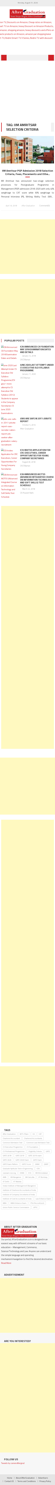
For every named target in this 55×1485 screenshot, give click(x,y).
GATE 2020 (7, 1160)
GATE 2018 (7, 1155)
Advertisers (43, 1477)
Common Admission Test (12, 1142)
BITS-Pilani (24, 1134)
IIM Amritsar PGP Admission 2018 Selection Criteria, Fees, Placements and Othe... (27, 172)
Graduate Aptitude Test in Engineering (18, 1168)
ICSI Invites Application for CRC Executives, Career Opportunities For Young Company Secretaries (35, 454)
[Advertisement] (27, 89)
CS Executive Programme (13, 1147)
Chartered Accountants (33, 1138)
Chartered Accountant (11, 1138)
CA (34, 1134)
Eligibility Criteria (35, 1151)
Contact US (9, 1481)
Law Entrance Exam (43, 1198)
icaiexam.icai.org (9, 1173)
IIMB (4, 1177)
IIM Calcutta (29, 1177)
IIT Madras (17, 1181)
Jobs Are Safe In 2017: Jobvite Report (35, 420)
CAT (40, 1134)
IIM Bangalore (15, 1177)
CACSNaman (25, 359)
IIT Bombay (42, 1177)
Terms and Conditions (26, 1481)
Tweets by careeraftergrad (12, 1463)
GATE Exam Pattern (10, 1164)
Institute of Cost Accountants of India (17, 1198)
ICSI (29, 1173)
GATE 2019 (20, 1155)
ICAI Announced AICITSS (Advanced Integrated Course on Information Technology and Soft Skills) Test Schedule (37, 480)
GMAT (46, 1164)
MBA (4, 1203)
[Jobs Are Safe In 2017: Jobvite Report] (9, 432)
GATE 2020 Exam (22, 1160)
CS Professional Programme (13, 1151)
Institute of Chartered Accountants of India (19, 1190)
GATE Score (26, 1164)
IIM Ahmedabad (41, 1173)
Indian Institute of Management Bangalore (19, 1185)
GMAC (37, 1164)
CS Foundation (32, 1147)
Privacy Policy (45, 1481)
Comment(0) (44, 205)
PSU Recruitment (37, 1203)
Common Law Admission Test (37, 1142)
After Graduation (28, 205)
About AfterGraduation (25, 1477)
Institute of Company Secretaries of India (19, 1194)
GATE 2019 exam (35, 1155)
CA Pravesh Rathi (27, 492)
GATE (48, 1151)
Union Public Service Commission (16, 1207)
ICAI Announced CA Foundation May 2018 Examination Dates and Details (37, 349)
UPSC (35, 1207)
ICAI (38, 1168)
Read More (6, 1263)
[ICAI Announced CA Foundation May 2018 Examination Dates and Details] (9, 352)
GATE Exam (37, 1160)
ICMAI (22, 1173)
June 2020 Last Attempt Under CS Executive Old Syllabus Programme (37, 367)
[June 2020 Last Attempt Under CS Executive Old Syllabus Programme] (9, 389)
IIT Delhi (6, 1181)
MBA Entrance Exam (18, 1203)
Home (9, 1477)
